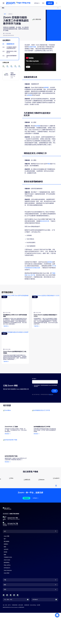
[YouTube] (11, 595)
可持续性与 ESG (8, 557)
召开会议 (36, 3)
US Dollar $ (35, 599)
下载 (5, 580)
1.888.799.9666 (14, 514)
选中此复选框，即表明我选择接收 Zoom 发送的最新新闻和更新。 (45, 386)
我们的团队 (6, 541)
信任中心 (9, 605)
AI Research (7, 567)
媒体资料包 (6, 562)
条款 (3, 605)
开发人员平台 (7, 565)
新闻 (5, 554)
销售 (5, 584)
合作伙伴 (6, 549)
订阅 (54, 391)
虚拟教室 (29, 95)
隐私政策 (51, 394)
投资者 (5, 552)
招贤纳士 (6, 544)
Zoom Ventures (8, 570)
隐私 (6, 605)
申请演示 (26, 498)
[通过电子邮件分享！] (19, 66)
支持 (5, 590)
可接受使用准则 (14, 605)
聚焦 (49, 164)
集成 (5, 546)
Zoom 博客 (6, 536)
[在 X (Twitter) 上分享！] (11, 66)
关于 (5, 531)
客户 (5, 539)
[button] (57, 615)
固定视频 (37, 126)
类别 (3, 8)
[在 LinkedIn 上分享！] (15, 66)
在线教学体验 (32, 47)
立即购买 (35, 498)
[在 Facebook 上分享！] (8, 66)
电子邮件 (34, 378)
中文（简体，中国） (8, 599)
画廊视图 (46, 87)
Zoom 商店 (6, 573)
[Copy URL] (4, 66)
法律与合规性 (20, 605)
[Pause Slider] (56, 485)
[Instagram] (18, 595)
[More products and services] (56, 3)
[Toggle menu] (3, 3)
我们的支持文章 (44, 221)
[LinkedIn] (4, 595)
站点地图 (38, 605)
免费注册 (50, 3)
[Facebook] (14, 595)
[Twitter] (7, 595)
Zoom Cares (7, 560)
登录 (43, 3)
